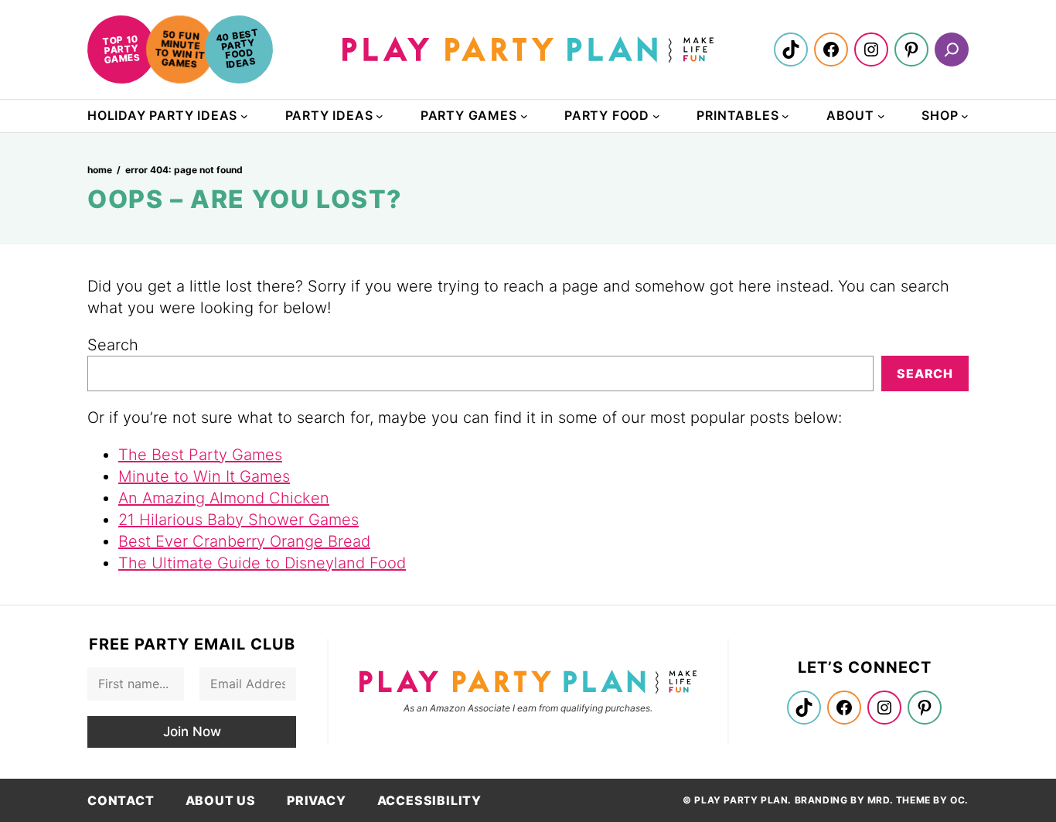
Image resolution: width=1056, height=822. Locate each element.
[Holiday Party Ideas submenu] (244, 116)
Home (99, 170)
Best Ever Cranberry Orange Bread (244, 541)
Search (112, 345)
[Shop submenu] (965, 116)
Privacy (316, 800)
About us (221, 800)
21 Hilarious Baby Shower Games (238, 519)
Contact (121, 800)
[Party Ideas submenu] (379, 116)
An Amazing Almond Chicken (223, 498)
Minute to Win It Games (204, 476)
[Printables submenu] (785, 116)
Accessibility (429, 800)
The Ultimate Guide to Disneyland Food (262, 563)
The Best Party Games (200, 454)
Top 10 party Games (121, 48)
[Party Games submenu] (524, 116)
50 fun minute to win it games (180, 49)
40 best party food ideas (237, 48)
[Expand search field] (952, 49)
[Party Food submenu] (656, 116)
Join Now (192, 731)
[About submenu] (881, 116)
